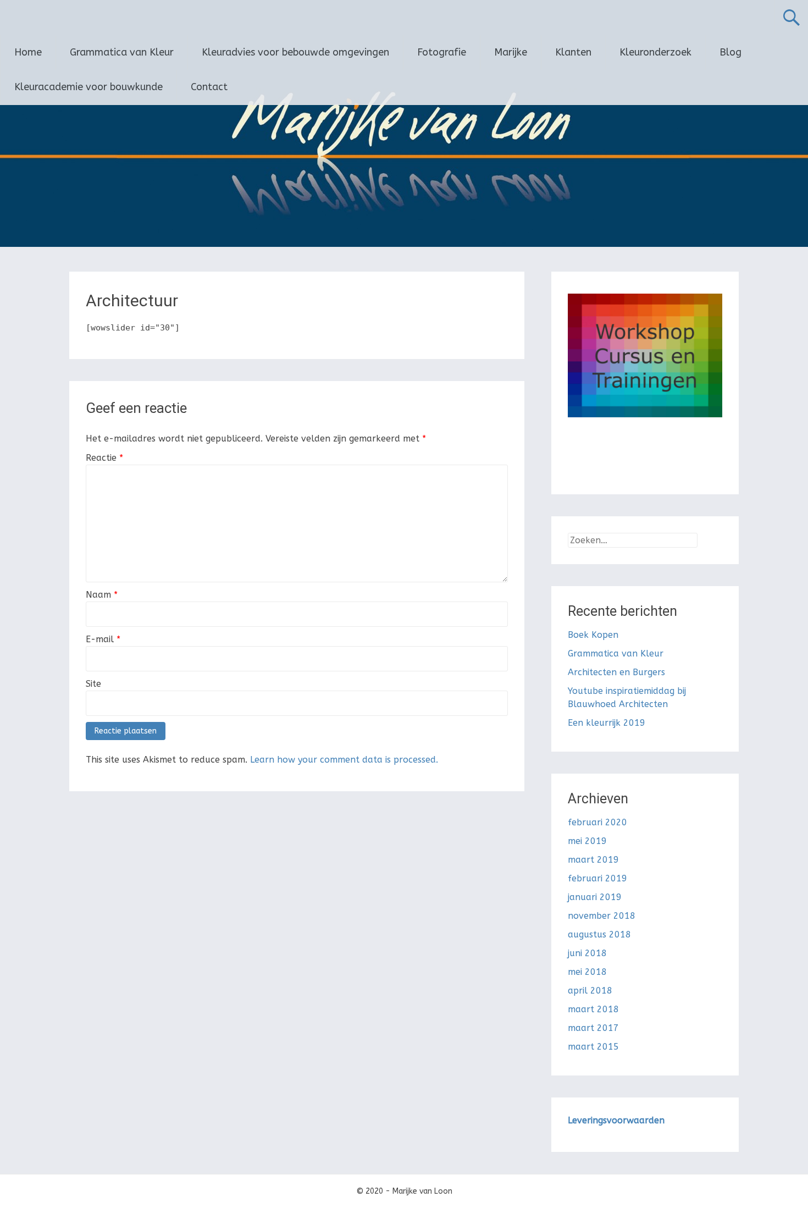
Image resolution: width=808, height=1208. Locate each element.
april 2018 (590, 990)
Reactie (104, 458)
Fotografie (441, 52)
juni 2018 (587, 953)
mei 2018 (587, 972)
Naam (102, 594)
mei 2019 (587, 841)
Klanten (573, 52)
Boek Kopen (593, 635)
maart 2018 (593, 1009)
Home (28, 52)
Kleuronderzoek (655, 52)
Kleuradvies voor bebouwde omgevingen (295, 52)
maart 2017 (593, 1028)
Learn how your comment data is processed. (344, 759)
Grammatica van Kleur (122, 52)
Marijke (510, 52)
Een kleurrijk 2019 (606, 723)
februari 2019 (597, 878)
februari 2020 (597, 822)
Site (93, 684)
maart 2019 (593, 859)
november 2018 (601, 916)
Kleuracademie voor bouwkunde (88, 87)
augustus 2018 (599, 934)
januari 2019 (595, 897)
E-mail (103, 639)
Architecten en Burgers (616, 672)
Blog (730, 52)
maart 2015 (593, 1046)
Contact (209, 87)
